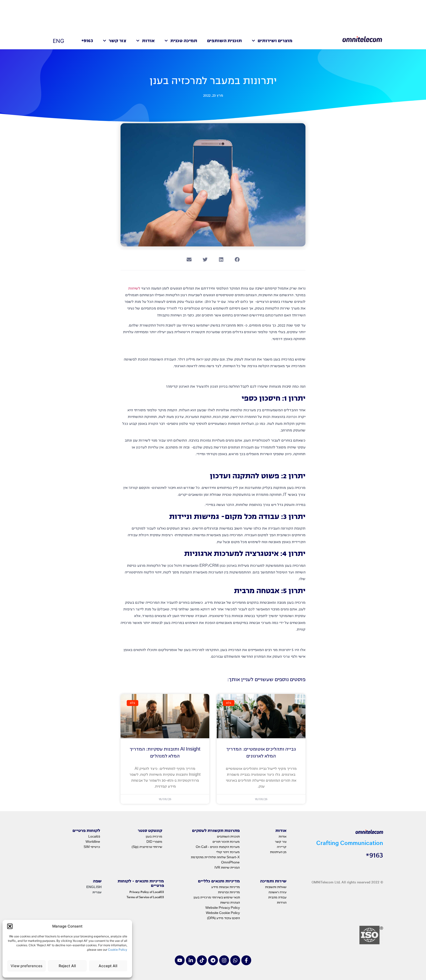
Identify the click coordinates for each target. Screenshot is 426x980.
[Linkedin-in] (191, 960)
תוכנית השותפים (224, 40)
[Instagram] (224, 960)
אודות (148, 40)
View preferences (26, 965)
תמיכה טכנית (183, 40)
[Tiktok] (202, 960)
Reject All (67, 965)
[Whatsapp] (235, 960)
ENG (58, 41)
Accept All (108, 965)
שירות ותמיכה (273, 881)
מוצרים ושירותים (275, 40)
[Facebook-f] (246, 960)
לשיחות (134, 288)
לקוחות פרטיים (86, 830)
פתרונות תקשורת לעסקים (216, 830)
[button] (9, 926)
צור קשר (117, 40)
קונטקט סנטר (150, 830)
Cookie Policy (117, 949)
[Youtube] (180, 960)
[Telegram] (213, 960)
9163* (87, 40)
